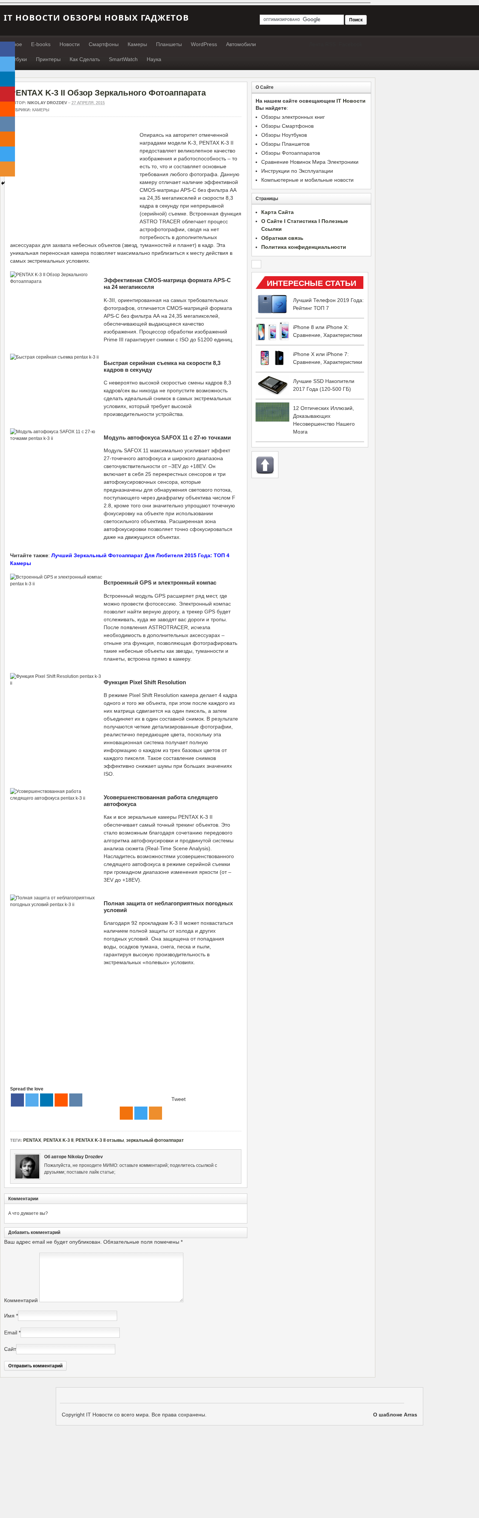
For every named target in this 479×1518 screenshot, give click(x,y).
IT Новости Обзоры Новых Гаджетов (96, 17)
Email (10, 1333)
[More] (155, 1113)
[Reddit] (61, 1100)
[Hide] (3, 183)
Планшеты (169, 44)
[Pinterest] (7, 94)
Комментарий (21, 1300)
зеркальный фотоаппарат (155, 1140)
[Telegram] (140, 1113)
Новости (70, 44)
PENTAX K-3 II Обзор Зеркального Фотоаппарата (108, 92)
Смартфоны (104, 44)
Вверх (265, 464)
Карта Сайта (277, 212)
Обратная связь (282, 238)
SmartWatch (123, 59)
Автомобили (241, 44)
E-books (41, 44)
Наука (154, 59)
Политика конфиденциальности (303, 247)
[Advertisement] (73, 183)
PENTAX (32, 1140)
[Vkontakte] (75, 1100)
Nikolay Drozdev (47, 102)
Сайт (10, 1349)
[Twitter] (32, 1100)
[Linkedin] (46, 1100)
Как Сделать (85, 59)
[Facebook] (17, 1100)
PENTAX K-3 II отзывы (100, 1140)
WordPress (204, 44)
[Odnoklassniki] (126, 1113)
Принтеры (48, 59)
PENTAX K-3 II (58, 1140)
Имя (9, 1316)
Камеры (137, 44)
